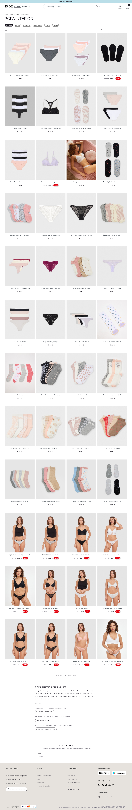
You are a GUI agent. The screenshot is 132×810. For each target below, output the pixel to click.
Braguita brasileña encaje (51, 661)
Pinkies (55, 25)
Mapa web (122, 807)
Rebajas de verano (73, 789)
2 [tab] (100, 35)
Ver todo (9, 25)
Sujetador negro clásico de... (19, 661)
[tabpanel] (19, 53)
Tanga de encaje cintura (112, 288)
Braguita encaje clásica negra (81, 235)
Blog (69, 786)
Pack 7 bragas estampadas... (81, 75)
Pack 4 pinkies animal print (81, 128)
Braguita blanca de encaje (50, 235)
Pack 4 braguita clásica (50, 555)
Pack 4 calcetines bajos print (50, 448)
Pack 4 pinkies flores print (112, 182)
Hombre (26, 6)
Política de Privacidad (65, 807)
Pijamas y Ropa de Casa (44, 711)
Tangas (47, 25)
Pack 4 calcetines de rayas (50, 395)
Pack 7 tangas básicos (81, 608)
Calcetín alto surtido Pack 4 (50, 501)
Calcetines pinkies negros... (112, 75)
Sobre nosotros (72, 779)
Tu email (39, 753)
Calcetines (26, 25)
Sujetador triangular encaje (112, 608)
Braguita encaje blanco (81, 182)
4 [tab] (9, 194)
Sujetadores (38, 25)
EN (111, 797)
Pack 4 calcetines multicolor (81, 501)
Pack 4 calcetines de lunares (81, 395)
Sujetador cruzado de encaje (51, 128)
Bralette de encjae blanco (112, 555)
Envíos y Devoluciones (44, 775)
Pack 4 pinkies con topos (112, 501)
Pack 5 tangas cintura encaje (20, 288)
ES (103, 797)
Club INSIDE (71, 775)
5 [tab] (10, 194)
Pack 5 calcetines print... (112, 448)
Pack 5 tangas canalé (81, 342)
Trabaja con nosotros (74, 782)
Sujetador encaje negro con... (19, 608)
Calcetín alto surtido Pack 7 (19, 501)
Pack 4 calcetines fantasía (112, 395)
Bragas (17, 25)
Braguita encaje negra (50, 342)
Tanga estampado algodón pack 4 (19, 555)
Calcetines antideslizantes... (112, 342)
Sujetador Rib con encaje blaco (112, 661)
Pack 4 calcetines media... (20, 395)
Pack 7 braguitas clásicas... (19, 182)
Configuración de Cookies (90, 807)
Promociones (41, 782)
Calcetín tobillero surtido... (19, 235)
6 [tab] (11, 301)
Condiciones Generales (104, 807)
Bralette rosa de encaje (81, 661)
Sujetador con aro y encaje (50, 182)
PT (107, 797)
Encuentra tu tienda (17, 789)
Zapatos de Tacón (42, 720)
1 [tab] (99, 35)
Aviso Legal (115, 807)
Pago (39, 779)
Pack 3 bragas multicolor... (50, 75)
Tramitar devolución (43, 786)
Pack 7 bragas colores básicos (19, 75)
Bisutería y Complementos (45, 729)
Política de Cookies (77, 807)
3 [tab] (101, 35)
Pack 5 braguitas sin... (19, 342)
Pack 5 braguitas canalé (112, 128)
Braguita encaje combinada (50, 288)
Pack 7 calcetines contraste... (81, 448)
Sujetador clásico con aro (81, 555)
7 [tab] (12, 354)
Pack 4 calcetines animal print (19, 448)
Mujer (17, 6)
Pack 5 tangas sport (20, 128)
